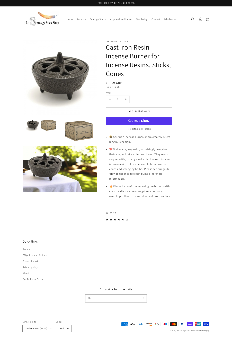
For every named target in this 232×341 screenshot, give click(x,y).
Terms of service (31, 261)
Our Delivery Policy (33, 279)
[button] (193, 19)
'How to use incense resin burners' (130, 174)
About (26, 273)
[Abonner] (143, 298)
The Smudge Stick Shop (185, 330)
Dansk (62, 328)
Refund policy (30, 267)
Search (26, 249)
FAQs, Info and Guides (35, 255)
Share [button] (113, 212)
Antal (108, 92)
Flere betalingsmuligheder (139, 128)
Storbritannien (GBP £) (36, 328)
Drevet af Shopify (202, 330)
